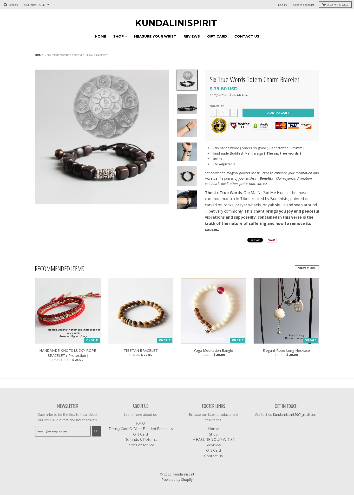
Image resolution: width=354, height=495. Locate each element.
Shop (118, 36)
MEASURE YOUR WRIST (155, 36)
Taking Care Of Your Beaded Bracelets (141, 429)
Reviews (192, 36)
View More (307, 268)
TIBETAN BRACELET (141, 350)
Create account (303, 5)
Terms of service (140, 445)
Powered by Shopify (177, 479)
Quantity (217, 106)
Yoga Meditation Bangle (213, 350)
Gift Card (217, 36)
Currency (30, 5)
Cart (337, 5)
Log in (282, 5)
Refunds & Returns (141, 439)
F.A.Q (140, 423)
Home (100, 36)
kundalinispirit (176, 23)
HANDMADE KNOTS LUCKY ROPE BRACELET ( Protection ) (67, 353)
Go (96, 431)
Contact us (246, 36)
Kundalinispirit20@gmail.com (295, 414)
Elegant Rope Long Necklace (286, 350)
